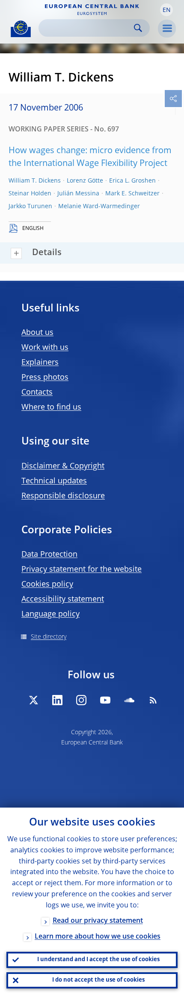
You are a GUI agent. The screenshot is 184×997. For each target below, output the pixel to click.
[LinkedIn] (57, 700)
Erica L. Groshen (132, 181)
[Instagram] (81, 700)
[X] (33, 700)
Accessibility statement (62, 599)
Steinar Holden (30, 194)
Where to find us (51, 407)
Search (138, 27)
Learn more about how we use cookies (97, 936)
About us (37, 333)
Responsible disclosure (63, 496)
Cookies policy (47, 584)
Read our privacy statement (98, 921)
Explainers (40, 362)
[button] (166, 9)
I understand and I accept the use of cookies (98, 959)
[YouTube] (105, 700)
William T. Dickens (35, 181)
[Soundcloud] (129, 700)
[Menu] (167, 29)
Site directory (48, 637)
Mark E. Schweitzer (132, 194)
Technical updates (54, 481)
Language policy (50, 614)
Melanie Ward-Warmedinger (99, 206)
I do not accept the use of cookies (98, 980)
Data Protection (49, 554)
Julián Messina (78, 194)
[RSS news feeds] (153, 700)
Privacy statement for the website (81, 569)
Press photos (44, 377)
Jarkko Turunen (30, 206)
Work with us (44, 348)
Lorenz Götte (85, 181)
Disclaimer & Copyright (62, 466)
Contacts (37, 392)
